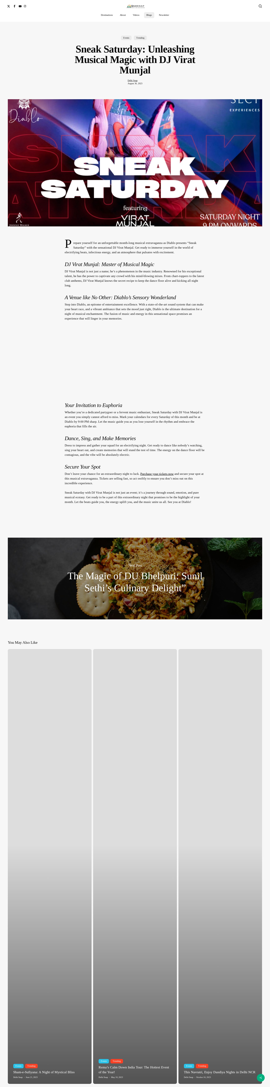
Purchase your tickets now (157, 473)
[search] (260, 6)
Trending (140, 38)
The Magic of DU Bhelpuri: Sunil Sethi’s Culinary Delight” (135, 578)
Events (126, 38)
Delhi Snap (133, 80)
